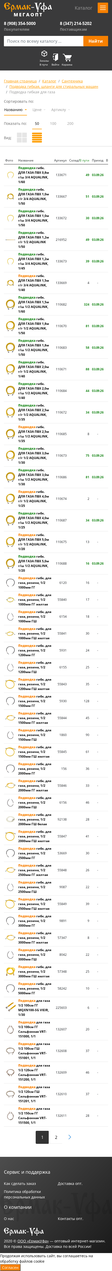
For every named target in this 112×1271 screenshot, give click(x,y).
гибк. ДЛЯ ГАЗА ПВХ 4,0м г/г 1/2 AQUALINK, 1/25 (33, 498)
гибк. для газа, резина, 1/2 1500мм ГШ (34, 735)
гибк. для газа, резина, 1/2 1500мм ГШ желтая (34, 752)
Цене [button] (38, 109)
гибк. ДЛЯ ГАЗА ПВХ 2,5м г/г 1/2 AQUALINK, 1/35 (33, 412)
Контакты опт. (70, 1218)
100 (53, 123)
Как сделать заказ (20, 1183)
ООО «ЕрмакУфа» (33, 1240)
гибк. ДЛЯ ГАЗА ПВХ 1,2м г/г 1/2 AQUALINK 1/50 (33, 239)
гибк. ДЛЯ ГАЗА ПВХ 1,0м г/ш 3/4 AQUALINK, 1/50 (33, 218)
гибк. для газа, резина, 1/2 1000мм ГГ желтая (34, 600)
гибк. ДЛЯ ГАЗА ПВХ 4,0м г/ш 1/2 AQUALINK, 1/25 (33, 520)
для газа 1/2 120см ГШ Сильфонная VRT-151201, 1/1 (34, 1094)
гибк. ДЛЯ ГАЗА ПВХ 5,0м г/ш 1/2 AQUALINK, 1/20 (33, 563)
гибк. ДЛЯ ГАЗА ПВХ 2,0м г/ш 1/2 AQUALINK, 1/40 (33, 391)
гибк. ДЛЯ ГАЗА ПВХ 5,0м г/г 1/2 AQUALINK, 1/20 (33, 542)
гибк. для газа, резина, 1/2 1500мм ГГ (34, 701)
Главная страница (20, 81)
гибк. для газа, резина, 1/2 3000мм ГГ (34, 921)
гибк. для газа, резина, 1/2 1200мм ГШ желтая (34, 684)
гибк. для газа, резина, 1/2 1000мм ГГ (34, 583)
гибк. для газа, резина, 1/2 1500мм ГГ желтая (34, 718)
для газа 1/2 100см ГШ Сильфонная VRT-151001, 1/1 (34, 1051)
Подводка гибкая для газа (32, 91)
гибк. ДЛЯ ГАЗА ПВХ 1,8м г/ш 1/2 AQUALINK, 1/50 (33, 347)
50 (37, 123)
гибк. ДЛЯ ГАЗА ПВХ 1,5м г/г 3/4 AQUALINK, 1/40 (33, 283)
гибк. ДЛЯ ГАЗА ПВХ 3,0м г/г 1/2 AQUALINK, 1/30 (33, 455)
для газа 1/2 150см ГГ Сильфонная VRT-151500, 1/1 (34, 1115)
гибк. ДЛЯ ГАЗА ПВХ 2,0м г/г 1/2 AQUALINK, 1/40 (33, 369)
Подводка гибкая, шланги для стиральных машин (53, 86)
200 (70, 123)
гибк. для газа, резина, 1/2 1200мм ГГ (34, 650)
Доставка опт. (70, 1183)
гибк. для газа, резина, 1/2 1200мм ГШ (34, 667)
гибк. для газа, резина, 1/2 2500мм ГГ (34, 853)
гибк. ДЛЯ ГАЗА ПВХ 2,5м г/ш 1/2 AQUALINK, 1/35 (33, 434)
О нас (9, 1218)
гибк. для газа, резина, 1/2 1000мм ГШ (34, 616)
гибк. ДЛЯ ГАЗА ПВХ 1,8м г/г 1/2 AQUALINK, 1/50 (33, 326)
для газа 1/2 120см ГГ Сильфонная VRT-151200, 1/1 (34, 1072)
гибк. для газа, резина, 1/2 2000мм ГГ (34, 769)
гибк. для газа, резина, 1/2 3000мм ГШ (34, 955)
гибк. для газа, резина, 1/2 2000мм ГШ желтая (34, 836)
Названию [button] (14, 109)
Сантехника (72, 81)
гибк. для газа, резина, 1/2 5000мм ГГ (34, 988)
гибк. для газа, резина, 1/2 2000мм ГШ (34, 802)
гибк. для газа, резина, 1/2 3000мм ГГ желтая (34, 938)
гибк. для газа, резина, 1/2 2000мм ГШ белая (34, 819)
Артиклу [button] (59, 109)
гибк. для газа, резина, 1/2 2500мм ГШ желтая (34, 904)
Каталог (49, 81)
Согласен (10, 1267)
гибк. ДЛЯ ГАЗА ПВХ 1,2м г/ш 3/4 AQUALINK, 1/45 (33, 261)
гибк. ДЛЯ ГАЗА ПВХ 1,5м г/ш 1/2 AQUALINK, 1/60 (33, 304)
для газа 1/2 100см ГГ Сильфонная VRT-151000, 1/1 (34, 1029)
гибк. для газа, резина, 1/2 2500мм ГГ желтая (34, 870)
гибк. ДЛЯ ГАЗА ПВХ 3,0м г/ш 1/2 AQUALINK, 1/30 (33, 477)
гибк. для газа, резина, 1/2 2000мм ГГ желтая (34, 785)
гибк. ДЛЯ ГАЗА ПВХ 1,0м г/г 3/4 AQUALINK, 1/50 (33, 196)
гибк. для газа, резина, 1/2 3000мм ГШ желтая (34, 971)
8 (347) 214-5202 (76, 23)
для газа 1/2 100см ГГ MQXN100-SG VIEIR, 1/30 (34, 1007)
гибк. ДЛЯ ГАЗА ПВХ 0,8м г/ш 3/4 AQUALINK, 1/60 (33, 175)
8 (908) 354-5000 (20, 23)
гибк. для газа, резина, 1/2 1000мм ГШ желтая (34, 633)
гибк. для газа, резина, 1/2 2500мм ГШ (34, 887)
